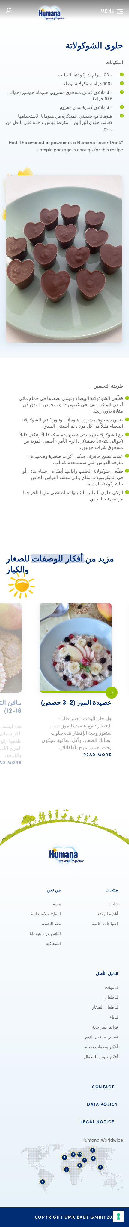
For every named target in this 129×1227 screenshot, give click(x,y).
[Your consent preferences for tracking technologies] (118, 1216)
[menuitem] (93, 890)
